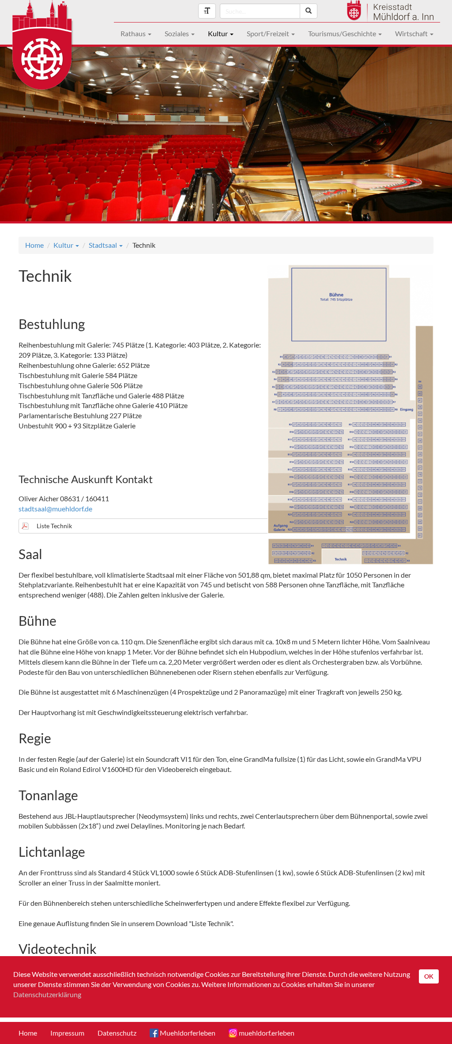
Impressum (67, 1033)
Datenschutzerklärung (47, 994)
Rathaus (134, 33)
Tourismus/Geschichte (342, 33)
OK (428, 976)
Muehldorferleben (186, 1033)
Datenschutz (117, 1033)
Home (34, 245)
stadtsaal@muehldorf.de (55, 508)
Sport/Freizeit (268, 33)
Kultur (218, 33)
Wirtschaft (412, 33)
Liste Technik (54, 526)
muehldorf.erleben (265, 1033)
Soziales (177, 33)
